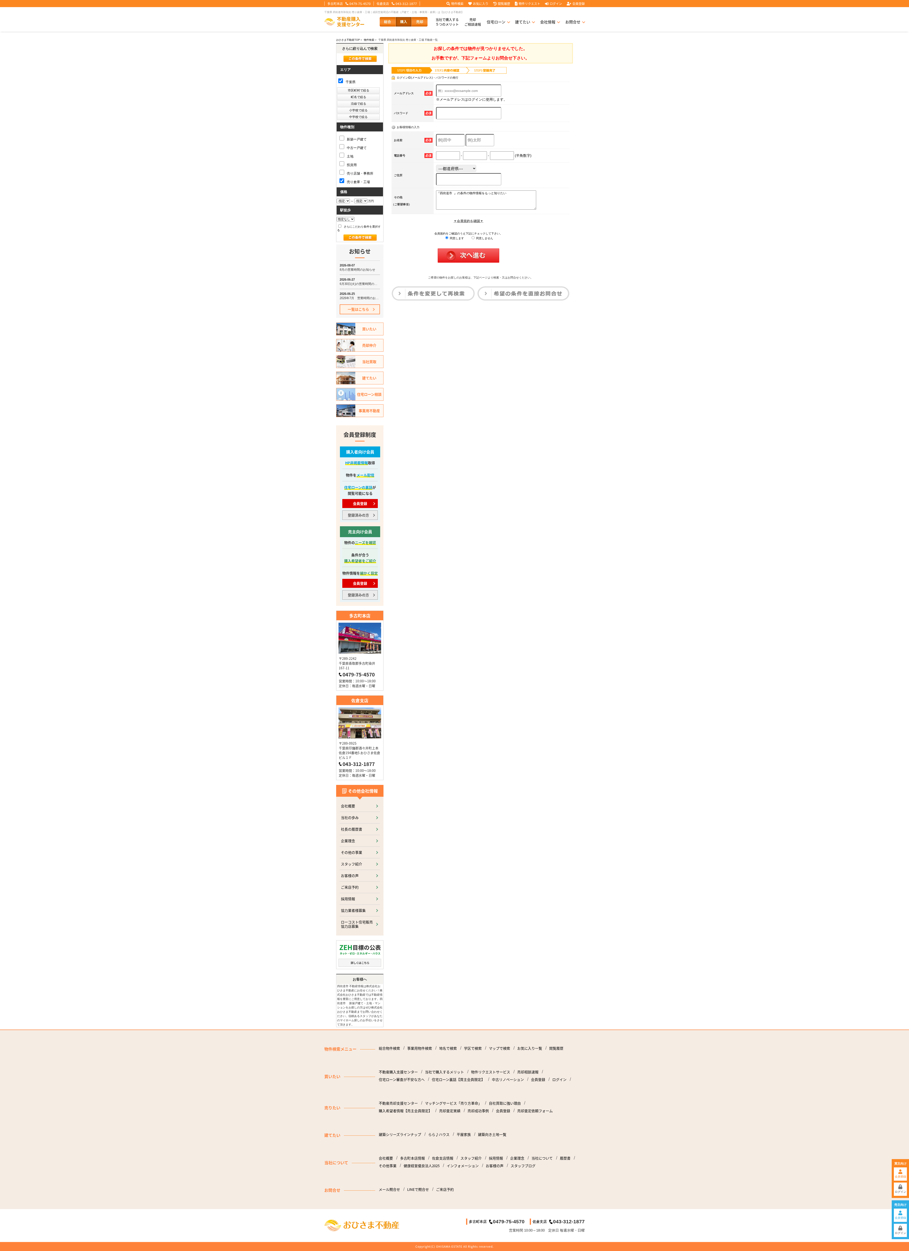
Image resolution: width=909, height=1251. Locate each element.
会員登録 (578, 3)
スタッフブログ (523, 1166)
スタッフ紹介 (351, 863)
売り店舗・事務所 (359, 173)
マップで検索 (499, 1048)
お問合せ (572, 22)
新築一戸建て (356, 139)
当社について (542, 1158)
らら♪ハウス (439, 1134)
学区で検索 (473, 1048)
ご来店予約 (350, 887)
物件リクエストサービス (490, 1072)
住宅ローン (496, 22)
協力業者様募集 (353, 910)
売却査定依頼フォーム (535, 1111)
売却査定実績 (449, 1111)
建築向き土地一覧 (492, 1134)
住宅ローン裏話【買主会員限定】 (458, 1079)
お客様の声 (350, 875)
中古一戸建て (356, 148)
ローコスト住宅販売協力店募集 (357, 924)
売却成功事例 (478, 1111)
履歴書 (565, 1158)
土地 (349, 156)
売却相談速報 (528, 1072)
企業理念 (348, 840)
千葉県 (350, 82)
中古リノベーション (508, 1079)
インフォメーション (463, 1166)
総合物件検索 (389, 1048)
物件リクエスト (529, 3)
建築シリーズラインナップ (400, 1134)
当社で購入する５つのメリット (447, 22)
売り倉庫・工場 (358, 182)
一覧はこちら (358, 309)
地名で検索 (448, 1048)
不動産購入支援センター (398, 1072)
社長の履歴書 (351, 829)
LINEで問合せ (418, 1189)
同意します (456, 238)
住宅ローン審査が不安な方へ (402, 1079)
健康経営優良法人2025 (422, 1166)
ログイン (556, 3)
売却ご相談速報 (472, 22)
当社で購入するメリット (444, 1072)
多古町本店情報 (412, 1158)
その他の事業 (351, 852)
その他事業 (388, 1166)
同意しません (484, 238)
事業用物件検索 (419, 1048)
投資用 (351, 165)
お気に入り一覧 (529, 1048)
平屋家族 (464, 1134)
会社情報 (547, 22)
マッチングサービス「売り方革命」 (453, 1103)
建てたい (522, 22)
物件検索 (457, 3)
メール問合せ (389, 1189)
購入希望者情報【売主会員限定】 (405, 1111)
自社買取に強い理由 (505, 1103)
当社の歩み (350, 817)
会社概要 (348, 805)
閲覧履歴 (504, 3)
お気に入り (480, 3)
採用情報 (348, 898)
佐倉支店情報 (442, 1158)
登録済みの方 (358, 515)
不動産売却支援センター (398, 1103)
